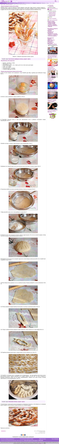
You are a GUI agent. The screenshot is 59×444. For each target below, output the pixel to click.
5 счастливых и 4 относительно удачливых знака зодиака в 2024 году (52, 68)
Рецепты (30, 3)
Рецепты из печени (52, 33)
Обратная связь (42, 438)
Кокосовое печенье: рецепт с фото (17, 401)
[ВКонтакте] (21, 435)
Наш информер (55, 438)
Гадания (34, 3)
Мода (7, 3)
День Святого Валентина (51, 41)
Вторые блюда (51, 23)
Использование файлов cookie (26, 438)
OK (44, 443)
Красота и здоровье (12, 3)
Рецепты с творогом (53, 34)
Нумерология (39, 3)
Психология (19, 3)
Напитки (50, 26)
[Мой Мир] (25, 435)
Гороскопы (44, 3)
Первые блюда (51, 22)
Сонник (47, 3)
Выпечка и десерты (9, 4)
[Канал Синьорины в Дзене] (52, 118)
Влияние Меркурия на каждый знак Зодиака (52, 90)
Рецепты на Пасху (52, 44)
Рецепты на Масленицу (50, 43)
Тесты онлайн (52, 3)
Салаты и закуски (52, 24)
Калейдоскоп (26, 3)
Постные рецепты (52, 35)
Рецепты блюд (3, 4)
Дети (22, 3)
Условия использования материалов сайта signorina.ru (12, 440)
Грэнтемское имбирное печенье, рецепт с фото (19, 58)
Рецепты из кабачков (52, 18)
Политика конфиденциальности (7, 438)
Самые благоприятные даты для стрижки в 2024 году (53, 111)
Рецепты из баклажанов (50, 32)
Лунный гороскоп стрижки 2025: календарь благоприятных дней (52, 80)
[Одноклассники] (23, 435)
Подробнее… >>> (40, 443)
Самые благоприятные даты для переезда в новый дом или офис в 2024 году (53, 56)
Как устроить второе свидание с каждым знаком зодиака (52, 100)
